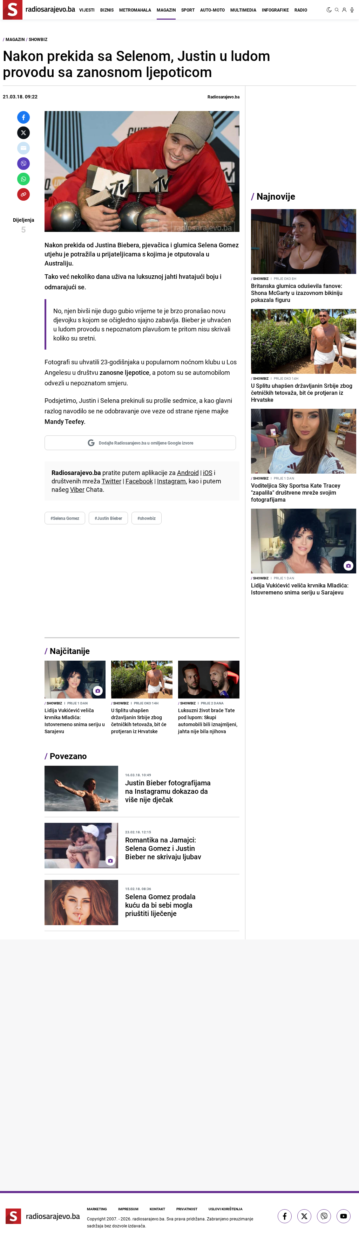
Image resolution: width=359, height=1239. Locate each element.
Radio (300, 10)
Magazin (166, 10)
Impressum (128, 1208)
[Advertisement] (142, 581)
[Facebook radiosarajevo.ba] (285, 1216)
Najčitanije (70, 650)
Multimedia (243, 10)
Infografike (275, 10)
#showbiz (146, 518)
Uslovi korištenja (226, 1208)
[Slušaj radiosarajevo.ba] (352, 10)
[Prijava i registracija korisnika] (344, 10)
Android (188, 472)
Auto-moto (212, 10)
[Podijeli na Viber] (23, 163)
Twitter (111, 481)
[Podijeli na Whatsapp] (23, 179)
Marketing (97, 1208)
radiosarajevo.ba (148, 1218)
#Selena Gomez (64, 518)
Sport (188, 10)
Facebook (139, 481)
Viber (77, 489)
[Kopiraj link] (23, 194)
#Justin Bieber (108, 518)
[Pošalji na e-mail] (23, 148)
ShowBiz (38, 39)
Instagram (171, 481)
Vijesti (87, 10)
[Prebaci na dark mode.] (330, 9)
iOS (207, 472)
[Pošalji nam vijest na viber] (324, 1216)
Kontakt (157, 1208)
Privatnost (186, 1208)
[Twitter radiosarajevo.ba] (304, 1216)
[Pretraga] (337, 9)
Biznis (107, 10)
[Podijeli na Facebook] (23, 117)
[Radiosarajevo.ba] (43, 1216)
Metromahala (135, 10)
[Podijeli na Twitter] (23, 132)
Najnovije (276, 196)
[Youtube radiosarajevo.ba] (344, 1216)
